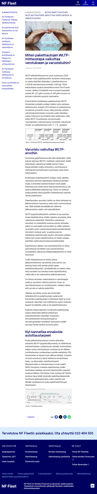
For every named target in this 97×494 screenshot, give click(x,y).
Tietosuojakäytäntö (25, 474)
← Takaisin (29, 417)
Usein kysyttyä (8, 461)
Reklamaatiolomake (64, 474)
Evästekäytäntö (45, 474)
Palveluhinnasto (32, 461)
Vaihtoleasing (31, 457)
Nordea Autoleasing (57, 452)
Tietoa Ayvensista (79, 464)
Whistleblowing (83, 474)
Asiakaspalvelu (8, 452)
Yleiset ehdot (7, 474)
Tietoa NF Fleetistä (80, 452)
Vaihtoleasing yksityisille (59, 457)
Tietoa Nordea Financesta (83, 457)
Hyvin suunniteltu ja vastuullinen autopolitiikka (10, 86)
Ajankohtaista (9, 12)
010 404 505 (84, 433)
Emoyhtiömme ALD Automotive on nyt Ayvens (10, 30)
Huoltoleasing (31, 452)
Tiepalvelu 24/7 (9, 457)
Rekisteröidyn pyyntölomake (14, 477)
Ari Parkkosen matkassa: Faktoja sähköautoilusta (9, 20)
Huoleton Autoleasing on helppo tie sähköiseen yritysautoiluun (8, 58)
